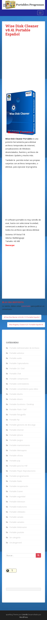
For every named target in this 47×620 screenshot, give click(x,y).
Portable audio (15, 358)
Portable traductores (18, 506)
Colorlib (25, 614)
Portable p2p (14, 460)
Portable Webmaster (18, 527)
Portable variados (16, 522)
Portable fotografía (17, 414)
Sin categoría (14, 537)
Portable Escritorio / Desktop (21, 404)
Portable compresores (18, 378)
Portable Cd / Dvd (16, 368)
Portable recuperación (18, 486)
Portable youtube (16, 532)
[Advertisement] (23, 65)
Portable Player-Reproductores (22, 471)
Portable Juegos (16, 440)
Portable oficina (16, 455)
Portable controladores (19, 384)
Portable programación (19, 476)
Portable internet (16, 430)
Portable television (17, 501)
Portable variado (16, 517)
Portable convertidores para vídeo (23, 389)
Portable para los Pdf (18, 466)
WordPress (23, 617)
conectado (25, 306)
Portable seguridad (17, 496)
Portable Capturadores (19, 363)
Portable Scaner (16, 491)
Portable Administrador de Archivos (24, 348)
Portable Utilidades (17, 512)
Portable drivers (16, 399)
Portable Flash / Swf (17, 409)
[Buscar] (38, 555)
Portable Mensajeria (18, 450)
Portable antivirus (16, 353)
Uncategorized (15, 542)
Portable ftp (14, 419)
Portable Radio (15, 481)
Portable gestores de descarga (22, 425)
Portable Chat (15, 373)
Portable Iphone (16, 435)
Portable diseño (16, 394)
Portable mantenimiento (19, 445)
